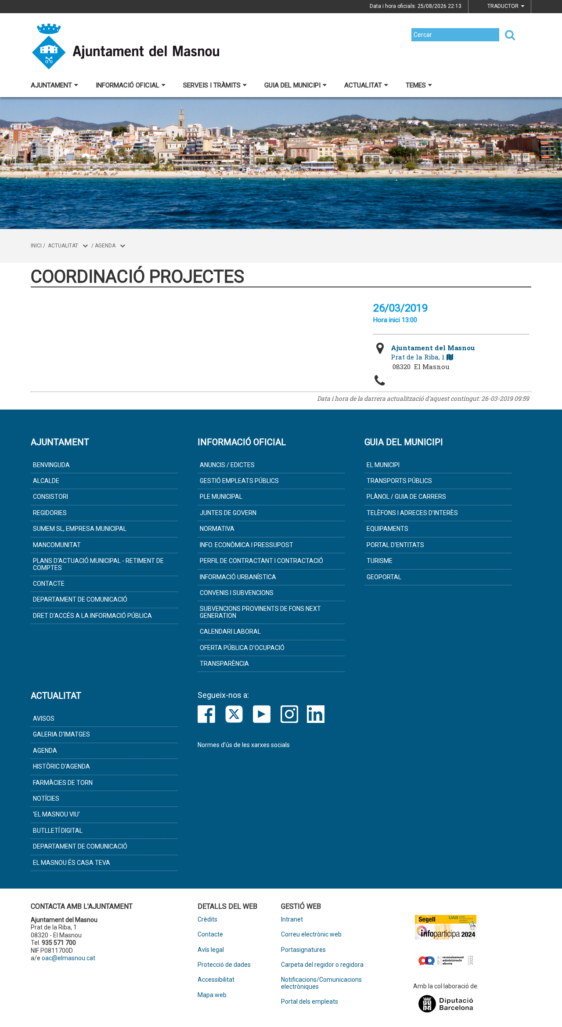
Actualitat (363, 85)
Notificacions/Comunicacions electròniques (321, 983)
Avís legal (211, 950)
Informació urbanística (238, 577)
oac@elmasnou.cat (68, 958)
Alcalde (46, 480)
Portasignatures (303, 950)
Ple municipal (221, 496)
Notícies (46, 798)
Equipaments (387, 528)
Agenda (105, 246)
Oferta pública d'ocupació (242, 647)
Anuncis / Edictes (227, 464)
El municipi (383, 464)
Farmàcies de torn (63, 782)
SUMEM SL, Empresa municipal (79, 528)
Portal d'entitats (395, 544)
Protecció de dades (224, 965)
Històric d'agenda (61, 766)
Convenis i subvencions (237, 592)
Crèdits (207, 919)
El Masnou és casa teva (71, 862)
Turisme (380, 560)
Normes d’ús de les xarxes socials (244, 744)
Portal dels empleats (309, 1001)
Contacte (49, 583)
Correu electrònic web (311, 934)
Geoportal (384, 577)
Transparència (224, 663)
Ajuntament (51, 85)
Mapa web (212, 995)
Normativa (217, 528)
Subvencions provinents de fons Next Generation (260, 612)
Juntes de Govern (228, 512)
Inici (36, 246)
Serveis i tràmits (212, 85)
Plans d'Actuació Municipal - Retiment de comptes (98, 564)
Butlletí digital (58, 830)
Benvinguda (51, 464)
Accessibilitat (216, 979)
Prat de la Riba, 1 (433, 352)
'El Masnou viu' (56, 814)
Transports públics (399, 480)
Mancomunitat (57, 544)
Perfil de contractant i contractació (261, 560)
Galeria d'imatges (61, 734)
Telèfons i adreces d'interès (412, 512)
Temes (416, 85)
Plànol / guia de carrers (406, 496)
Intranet (292, 919)
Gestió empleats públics (239, 480)
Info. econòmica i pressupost (246, 544)
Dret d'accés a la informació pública (92, 615)
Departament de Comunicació (80, 599)
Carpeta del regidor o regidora (322, 965)
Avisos (43, 718)
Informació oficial (127, 85)
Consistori (50, 496)
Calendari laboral (230, 631)
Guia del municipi (292, 85)
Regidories (50, 512)
